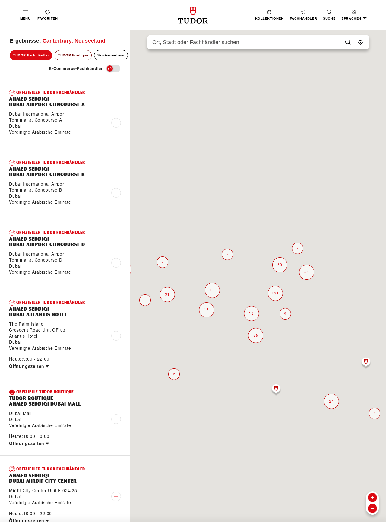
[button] (329, 15)
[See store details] (116, 123)
